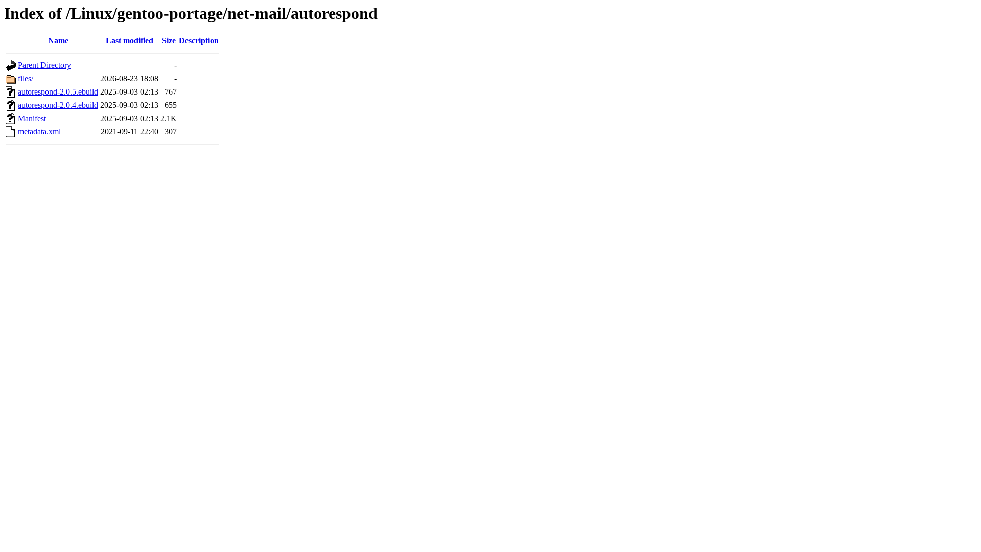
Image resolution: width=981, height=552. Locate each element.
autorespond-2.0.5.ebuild (58, 91)
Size (169, 40)
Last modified (129, 40)
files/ (25, 78)
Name (58, 40)
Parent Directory (44, 65)
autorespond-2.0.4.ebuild (58, 105)
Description (199, 40)
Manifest (32, 118)
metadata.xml (39, 131)
